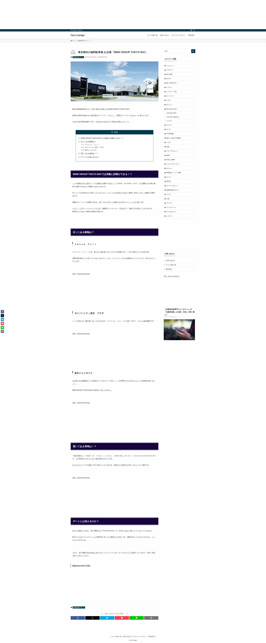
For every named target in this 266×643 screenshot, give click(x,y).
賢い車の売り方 (171, 83)
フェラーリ (170, 65)
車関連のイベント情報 (173, 172)
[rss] (191, 30)
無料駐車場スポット (78, 57)
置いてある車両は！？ (89, 153)
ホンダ (168, 177)
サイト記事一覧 (171, 265)
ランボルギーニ (171, 212)
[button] (78, 618)
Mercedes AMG (171, 113)
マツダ (168, 194)
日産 (167, 147)
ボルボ (168, 78)
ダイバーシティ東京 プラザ (94, 147)
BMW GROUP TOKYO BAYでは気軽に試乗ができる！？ (102, 138)
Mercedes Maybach (173, 117)
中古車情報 (170, 133)
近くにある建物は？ (88, 142)
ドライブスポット (172, 151)
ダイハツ (169, 104)
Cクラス (169, 121)
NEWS (168, 181)
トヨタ (168, 142)
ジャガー (169, 87)
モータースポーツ (172, 185)
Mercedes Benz (171, 109)
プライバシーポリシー (140, 636)
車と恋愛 (169, 74)
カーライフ (170, 96)
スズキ (168, 100)
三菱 (167, 199)
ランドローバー (171, 207)
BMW (168, 155)
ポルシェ (169, 168)
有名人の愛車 (170, 159)
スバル (168, 129)
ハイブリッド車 (171, 91)
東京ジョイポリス (91, 150)
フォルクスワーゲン (172, 164)
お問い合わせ (170, 260)
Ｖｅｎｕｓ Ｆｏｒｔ (92, 144)
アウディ (169, 125)
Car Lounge (78, 35)
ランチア (169, 203)
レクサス (169, 216)
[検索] (194, 30)
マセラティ (170, 70)
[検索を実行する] (193, 51)
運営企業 (169, 269)
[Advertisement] (62, 14)
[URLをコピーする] (151, 618)
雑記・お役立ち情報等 (173, 138)
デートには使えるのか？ (90, 157)
